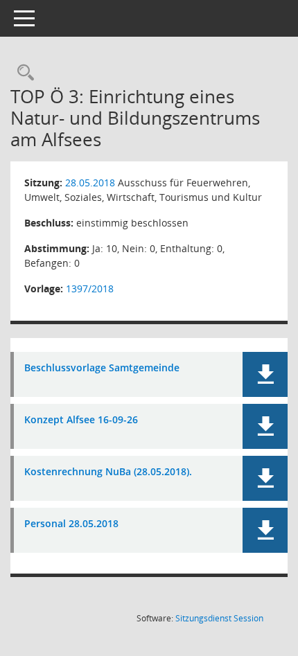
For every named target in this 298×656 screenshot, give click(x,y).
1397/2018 (90, 288)
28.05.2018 (90, 182)
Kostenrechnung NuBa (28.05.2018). (108, 472)
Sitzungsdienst (219, 618)
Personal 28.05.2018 (71, 524)
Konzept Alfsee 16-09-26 (81, 420)
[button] (265, 374)
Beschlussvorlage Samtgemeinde (101, 368)
